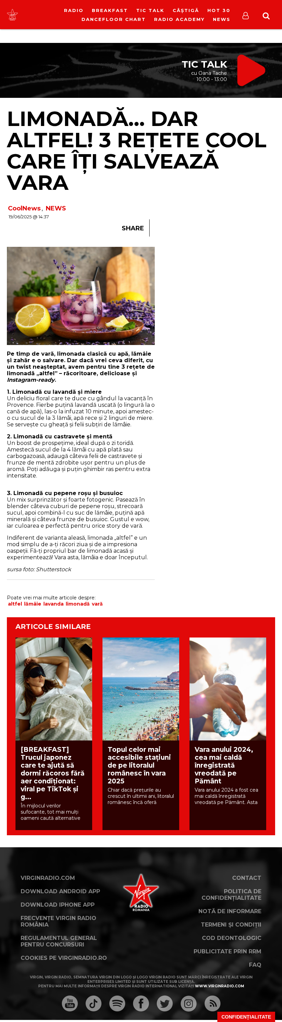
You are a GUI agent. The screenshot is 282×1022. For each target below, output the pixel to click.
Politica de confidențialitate (231, 894)
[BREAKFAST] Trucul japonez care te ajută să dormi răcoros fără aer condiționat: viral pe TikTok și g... (53, 773)
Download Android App (60, 891)
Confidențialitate (246, 1017)
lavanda (53, 604)
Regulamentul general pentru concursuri (59, 941)
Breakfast (110, 10)
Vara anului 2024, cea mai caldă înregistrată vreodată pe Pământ (224, 765)
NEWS (56, 208)
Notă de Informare (229, 911)
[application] (66, 10)
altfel (15, 604)
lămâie (32, 604)
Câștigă (186, 10)
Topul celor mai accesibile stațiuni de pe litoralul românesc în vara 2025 (139, 765)
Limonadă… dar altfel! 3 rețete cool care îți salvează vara (137, 150)
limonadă (78, 604)
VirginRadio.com (48, 878)
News (221, 19)
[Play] (60, 14)
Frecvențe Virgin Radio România (58, 921)
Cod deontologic (231, 938)
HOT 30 (218, 10)
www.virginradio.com (219, 986)
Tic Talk (150, 10)
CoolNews (24, 208)
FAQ (255, 965)
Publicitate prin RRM (227, 951)
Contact (246, 878)
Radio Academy (179, 19)
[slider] (73, 15)
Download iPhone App (58, 905)
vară (97, 604)
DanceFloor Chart (114, 19)
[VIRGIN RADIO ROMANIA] (12, 14)
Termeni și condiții (231, 924)
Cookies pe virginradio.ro (64, 958)
